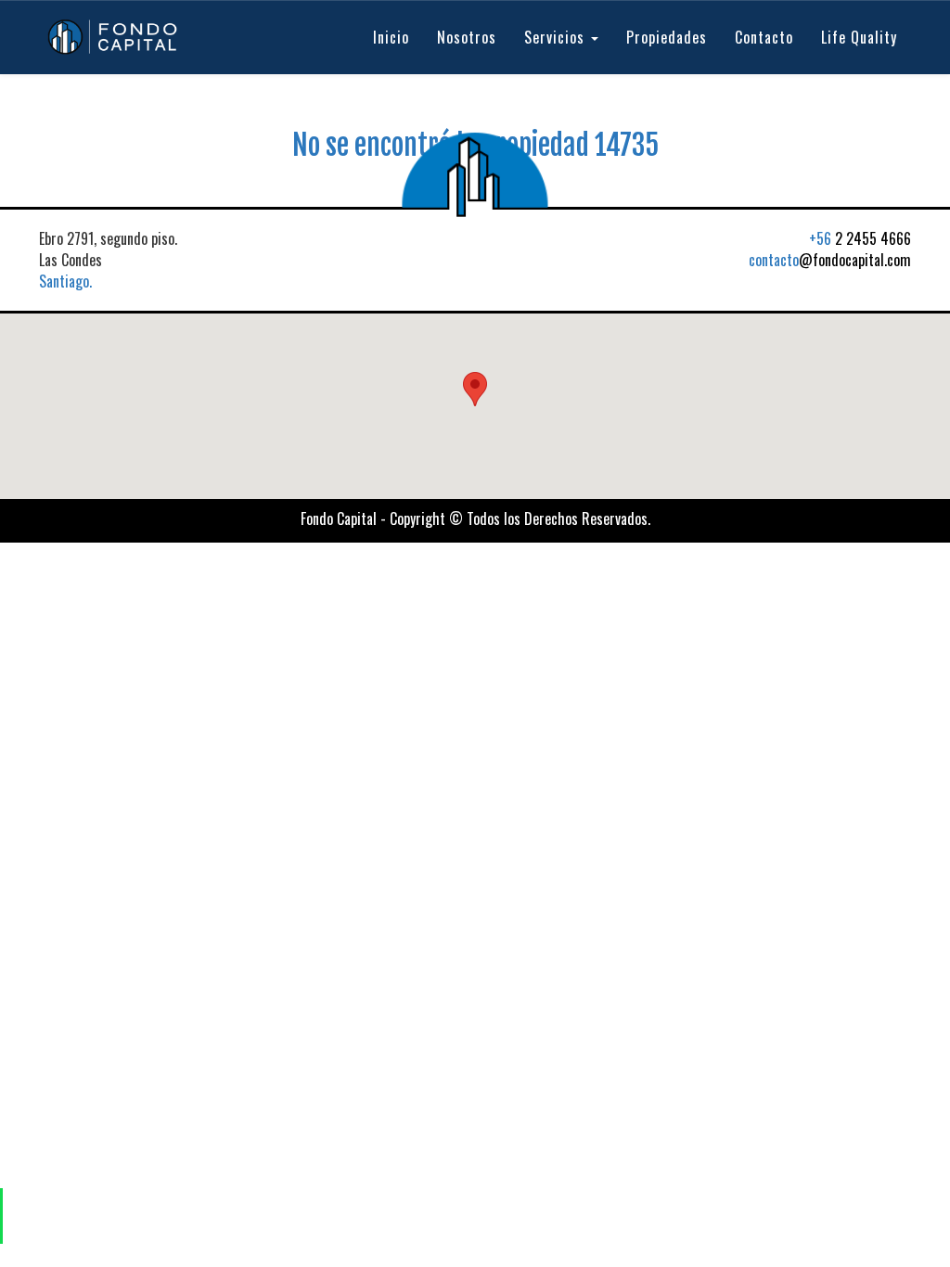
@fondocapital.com (830, 260)
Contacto (764, 37)
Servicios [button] (556, 37)
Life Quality (859, 37)
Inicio (391, 37)
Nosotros (466, 37)
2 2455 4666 (860, 238)
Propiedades (666, 37)
